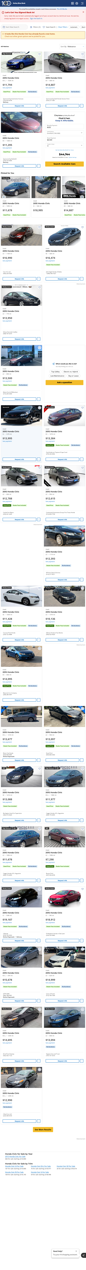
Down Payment (51, 138)
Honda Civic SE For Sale (66, 1166)
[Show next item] (37, 415)
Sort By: (64, 46)
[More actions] (38, 105)
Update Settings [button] (72, 157)
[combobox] (14, 27)
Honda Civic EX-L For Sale (41, 1166)
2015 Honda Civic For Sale (15, 1156)
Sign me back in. (36, 18)
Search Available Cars (64, 164)
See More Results (43, 1129)
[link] (32, 92)
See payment (7, 88)
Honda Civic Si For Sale (40, 1172)
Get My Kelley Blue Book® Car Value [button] (64, 150)
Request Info (19, 106)
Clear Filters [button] (62, 27)
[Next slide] (82, 197)
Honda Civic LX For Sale (14, 1166)
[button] (72, 3)
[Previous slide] (4, 197)
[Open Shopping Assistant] (83, 1255)
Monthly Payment (52, 125)
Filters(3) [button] (36, 27)
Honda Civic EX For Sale (14, 1172)
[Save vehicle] (39, 54)
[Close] (76, 1251)
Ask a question (64, 382)
